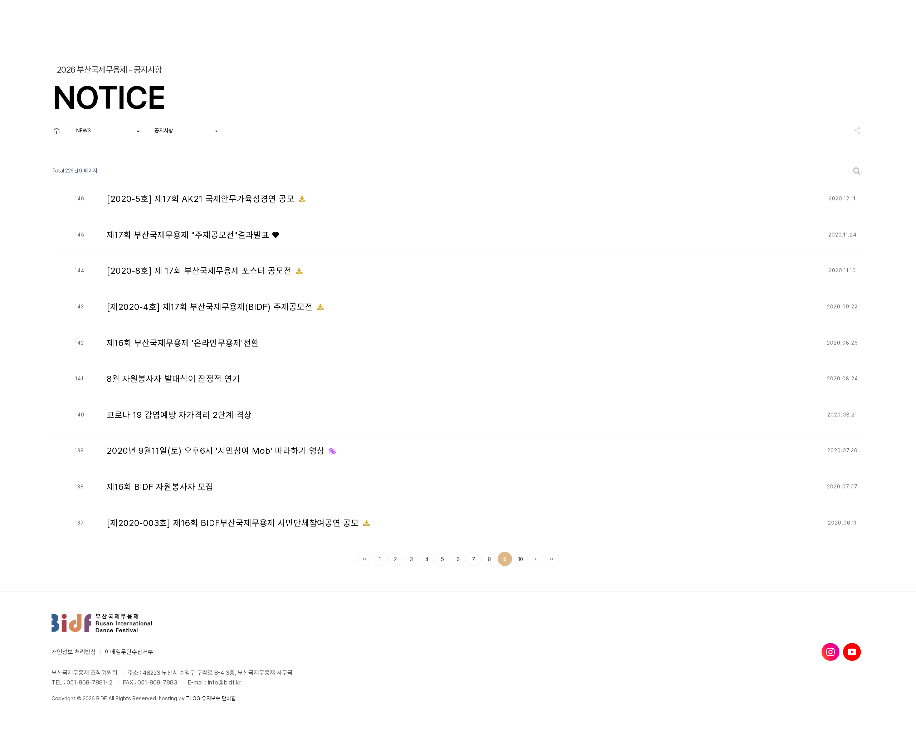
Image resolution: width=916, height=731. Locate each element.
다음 (536, 559)
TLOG (193, 698)
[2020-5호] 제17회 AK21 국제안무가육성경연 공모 (202, 199)
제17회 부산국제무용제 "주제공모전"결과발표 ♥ (193, 235)
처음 (364, 559)
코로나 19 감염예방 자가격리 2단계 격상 (179, 415)
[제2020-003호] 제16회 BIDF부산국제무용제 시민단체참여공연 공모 (234, 523)
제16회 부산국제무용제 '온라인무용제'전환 (183, 343)
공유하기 (853, 130)
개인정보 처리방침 (74, 652)
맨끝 (552, 559)
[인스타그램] (830, 652)
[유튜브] (852, 652)
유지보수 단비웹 (219, 698)
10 (518, 557)
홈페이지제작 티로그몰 (75, 705)
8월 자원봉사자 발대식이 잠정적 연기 (173, 379)
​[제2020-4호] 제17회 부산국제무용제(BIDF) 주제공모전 (211, 307)
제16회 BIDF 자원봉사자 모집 (160, 487)
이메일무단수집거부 (129, 652)
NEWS (83, 130)
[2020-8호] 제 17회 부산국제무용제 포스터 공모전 (200, 270)
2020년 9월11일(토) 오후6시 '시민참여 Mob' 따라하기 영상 (217, 450)
